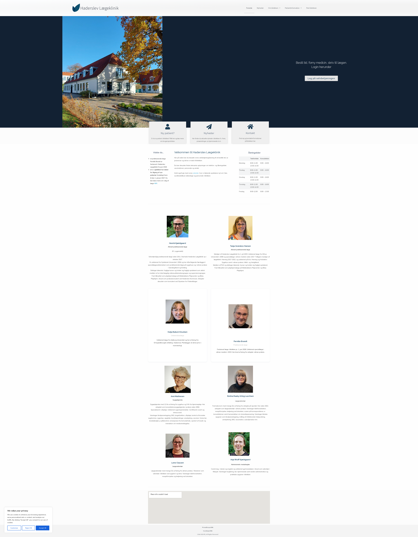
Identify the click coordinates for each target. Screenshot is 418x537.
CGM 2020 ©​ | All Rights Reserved (207, 534)
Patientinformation (292, 8)
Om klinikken (273, 8)
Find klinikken (311, 8)
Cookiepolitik (207, 531)
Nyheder (260, 8)
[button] (321, 78)
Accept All (42, 528)
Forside (249, 8)
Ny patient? (167, 133)
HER (155, 183)
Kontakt (250, 133)
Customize (14, 528)
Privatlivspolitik (207, 527)
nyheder (196, 173)
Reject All (28, 528)
